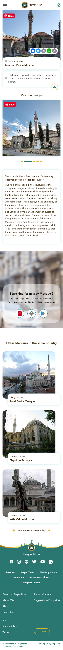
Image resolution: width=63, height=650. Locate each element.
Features (10, 572)
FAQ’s (6, 620)
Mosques (19, 577)
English (43, 631)
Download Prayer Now (14, 594)
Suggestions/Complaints (47, 600)
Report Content (42, 594)
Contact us (8, 612)
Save (11, 16)
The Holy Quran (48, 572)
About (6, 606)
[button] (22, 161)
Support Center (31, 582)
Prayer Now (35, 5)
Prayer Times (27, 572)
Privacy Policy (10, 626)
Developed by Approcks (49, 644)
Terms (6, 632)
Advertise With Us (39, 577)
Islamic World (9, 600)
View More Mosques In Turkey (31, 530)
